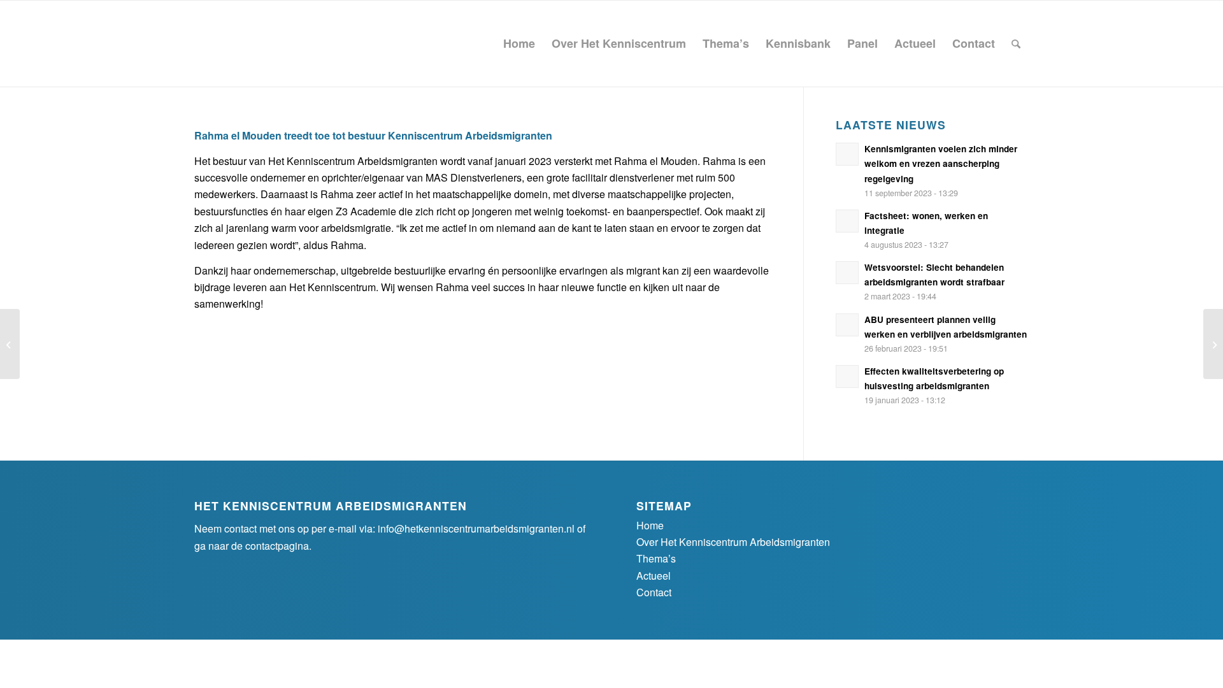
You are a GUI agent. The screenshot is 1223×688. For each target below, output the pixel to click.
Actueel (653, 575)
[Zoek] (1016, 44)
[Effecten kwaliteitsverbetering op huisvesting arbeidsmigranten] (10, 344)
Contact (653, 592)
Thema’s (656, 558)
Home (650, 525)
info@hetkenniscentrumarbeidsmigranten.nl (476, 528)
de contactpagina (270, 545)
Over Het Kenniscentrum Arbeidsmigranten (733, 541)
